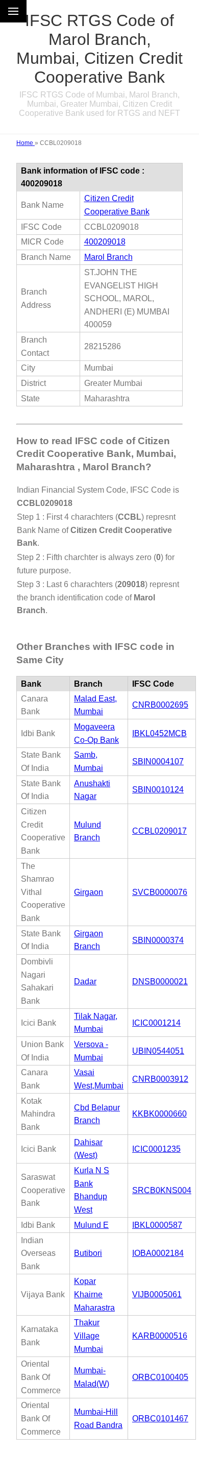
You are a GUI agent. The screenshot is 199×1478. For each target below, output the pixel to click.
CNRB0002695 (160, 704)
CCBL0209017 (159, 831)
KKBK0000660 (159, 1113)
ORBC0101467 (160, 1418)
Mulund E (91, 1225)
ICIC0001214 (156, 1023)
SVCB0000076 (159, 892)
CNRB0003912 (160, 1079)
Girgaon (88, 892)
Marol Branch (108, 257)
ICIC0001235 (156, 1149)
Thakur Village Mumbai (88, 1335)
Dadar (85, 981)
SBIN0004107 (158, 761)
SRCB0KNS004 (161, 1190)
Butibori (88, 1253)
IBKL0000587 (157, 1225)
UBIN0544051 (158, 1051)
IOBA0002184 (158, 1253)
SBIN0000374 (158, 940)
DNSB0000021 (160, 981)
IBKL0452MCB (159, 733)
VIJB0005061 (157, 1294)
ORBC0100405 (160, 1377)
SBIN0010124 (158, 789)
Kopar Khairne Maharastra (94, 1294)
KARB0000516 (159, 1335)
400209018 (105, 241)
